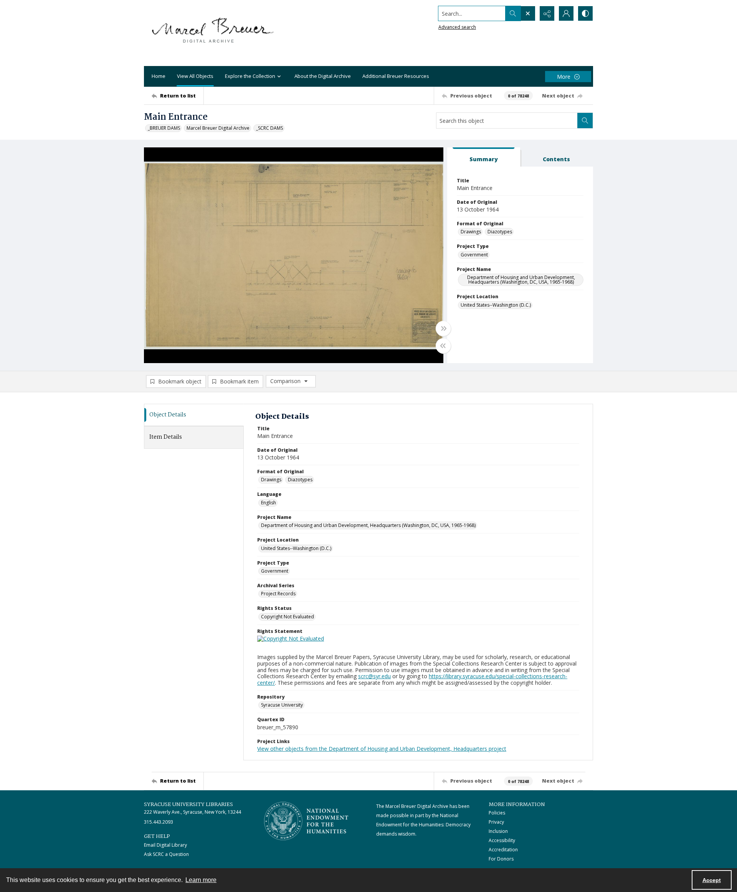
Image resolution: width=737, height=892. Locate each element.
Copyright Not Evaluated (287, 616)
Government (474, 254)
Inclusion (498, 831)
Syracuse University (282, 705)
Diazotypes (499, 231)
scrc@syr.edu (374, 676)
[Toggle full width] (443, 328)
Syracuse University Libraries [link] (188, 804)
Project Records (278, 593)
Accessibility (502, 840)
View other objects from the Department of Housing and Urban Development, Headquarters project (381, 748)
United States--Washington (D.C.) (496, 305)
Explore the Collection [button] (250, 76)
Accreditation (503, 849)
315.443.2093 (158, 822)
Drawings (471, 231)
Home (158, 76)
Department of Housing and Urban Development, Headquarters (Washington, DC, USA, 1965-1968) (521, 279)
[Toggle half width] (443, 345)
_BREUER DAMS (164, 128)
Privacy (496, 822)
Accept (711, 880)
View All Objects (195, 76)
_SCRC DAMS (269, 128)
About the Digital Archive (322, 76)
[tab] (483, 157)
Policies (497, 812)
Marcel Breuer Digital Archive (218, 128)
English (268, 502)
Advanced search (457, 27)
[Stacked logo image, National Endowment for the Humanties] (306, 821)
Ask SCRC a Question (166, 854)
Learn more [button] (200, 880)
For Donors (501, 859)
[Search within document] (585, 120)
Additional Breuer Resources (395, 76)
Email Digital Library (165, 845)
